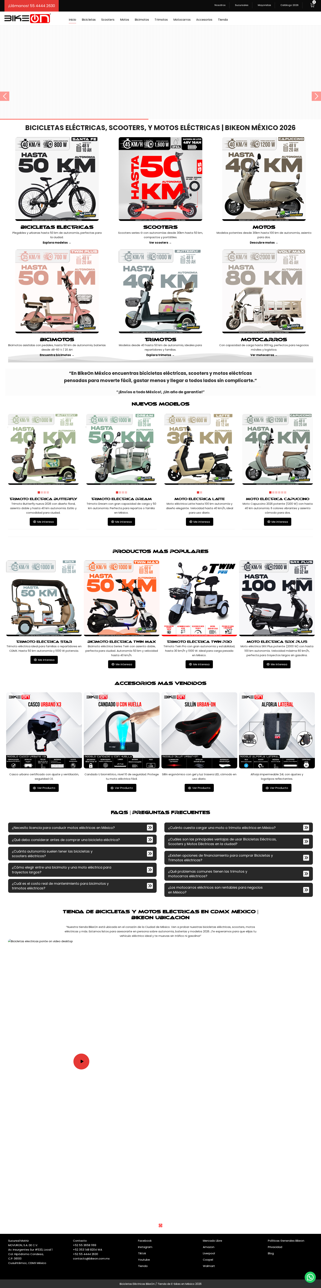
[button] (312, 5)
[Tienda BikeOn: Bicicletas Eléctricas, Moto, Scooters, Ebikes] (27, 18)
